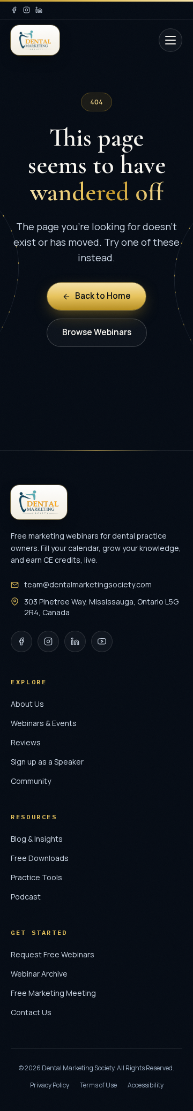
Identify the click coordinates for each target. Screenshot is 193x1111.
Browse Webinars (96, 332)
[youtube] (102, 641)
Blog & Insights (37, 839)
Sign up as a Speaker (47, 762)
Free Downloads (40, 858)
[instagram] (26, 9)
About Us (27, 704)
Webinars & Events (44, 723)
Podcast (26, 896)
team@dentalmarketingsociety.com (88, 584)
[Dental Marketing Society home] (35, 40)
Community (31, 781)
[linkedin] (38, 9)
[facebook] (14, 9)
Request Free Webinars (52, 954)
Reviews (26, 742)
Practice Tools (36, 877)
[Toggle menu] (170, 40)
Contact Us (31, 1012)
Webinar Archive (39, 974)
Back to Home (103, 295)
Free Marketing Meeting (53, 993)
